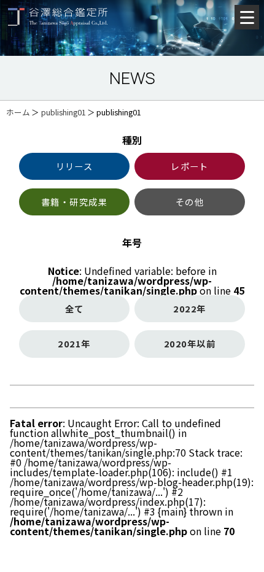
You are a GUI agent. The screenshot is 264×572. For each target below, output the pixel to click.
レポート (190, 166)
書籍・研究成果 (74, 201)
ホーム (18, 112)
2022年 (189, 308)
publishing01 (63, 112)
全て (74, 308)
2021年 (74, 343)
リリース (74, 166)
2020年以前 (189, 343)
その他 (190, 201)
